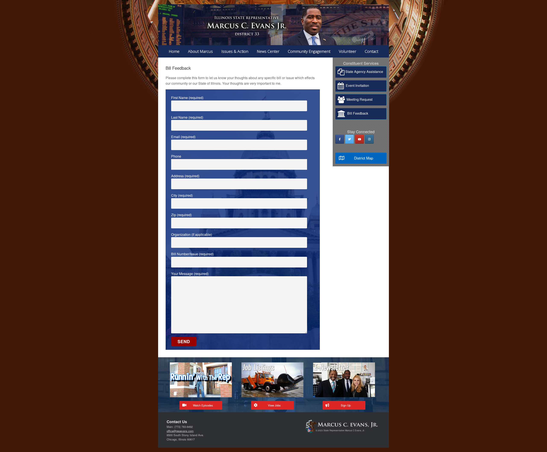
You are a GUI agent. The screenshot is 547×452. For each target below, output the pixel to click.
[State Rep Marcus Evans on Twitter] (349, 139)
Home (174, 51)
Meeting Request (358, 99)
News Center (268, 51)
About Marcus (200, 51)
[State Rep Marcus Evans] (273, 24)
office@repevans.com (180, 431)
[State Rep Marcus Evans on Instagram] (369, 139)
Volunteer (347, 51)
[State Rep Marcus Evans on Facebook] (339, 139)
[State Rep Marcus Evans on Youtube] (359, 139)
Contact (371, 51)
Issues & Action (234, 51)
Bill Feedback (357, 113)
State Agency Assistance (363, 71)
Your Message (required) (190, 273)
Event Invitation (356, 85)
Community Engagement (309, 51)
